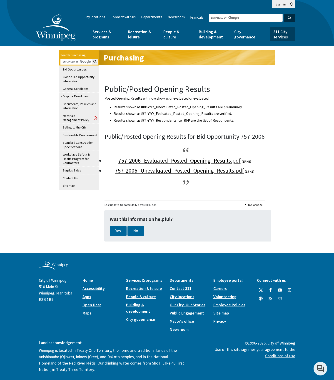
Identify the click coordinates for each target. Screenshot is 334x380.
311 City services (280, 34)
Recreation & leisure (139, 34)
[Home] (55, 27)
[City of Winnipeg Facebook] (270, 290)
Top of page (255, 204)
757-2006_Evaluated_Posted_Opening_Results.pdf (179, 160)
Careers (220, 288)
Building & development (211, 34)
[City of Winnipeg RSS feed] (270, 299)
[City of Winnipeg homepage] (53, 268)
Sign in (281, 4)
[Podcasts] (261, 299)
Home (87, 280)
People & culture (171, 34)
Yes (118, 230)
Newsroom (176, 17)
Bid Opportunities (75, 69)
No (135, 230)
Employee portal (228, 280)
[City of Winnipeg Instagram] (289, 290)
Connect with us (123, 17)
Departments (151, 17)
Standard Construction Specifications (78, 145)
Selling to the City (75, 127)
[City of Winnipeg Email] (280, 299)
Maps (86, 313)
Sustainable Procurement (80, 135)
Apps (86, 296)
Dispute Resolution (76, 96)
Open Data (91, 304)
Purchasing (124, 58)
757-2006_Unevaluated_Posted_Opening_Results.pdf (179, 170)
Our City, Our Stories (187, 304)
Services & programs (101, 34)
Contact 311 (180, 288)
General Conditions (76, 89)
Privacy (219, 321)
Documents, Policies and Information (79, 106)
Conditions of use (280, 355)
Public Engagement (187, 313)
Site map (69, 186)
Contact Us (70, 178)
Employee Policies (229, 304)
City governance (244, 34)
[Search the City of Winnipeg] (289, 18)
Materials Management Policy (76, 118)
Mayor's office (182, 321)
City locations (94, 17)
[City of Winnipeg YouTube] (280, 290)
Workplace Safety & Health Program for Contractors (76, 158)
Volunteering (225, 296)
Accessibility (93, 288)
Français (196, 17)
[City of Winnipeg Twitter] (261, 290)
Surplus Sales (72, 170)
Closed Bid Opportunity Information (79, 79)
